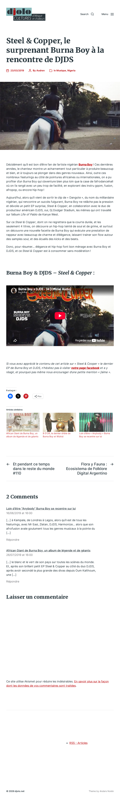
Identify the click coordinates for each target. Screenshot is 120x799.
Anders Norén (107, 791)
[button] (87, 14)
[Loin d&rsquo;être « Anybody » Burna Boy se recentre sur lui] (96, 422)
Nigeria (71, 70)
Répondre (12, 539)
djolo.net (19, 791)
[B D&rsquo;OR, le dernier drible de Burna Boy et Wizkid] (59, 422)
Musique (61, 70)
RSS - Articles (78, 743)
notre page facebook (85, 368)
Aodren (40, 70)
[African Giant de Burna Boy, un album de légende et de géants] (23, 422)
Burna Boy (85, 164)
